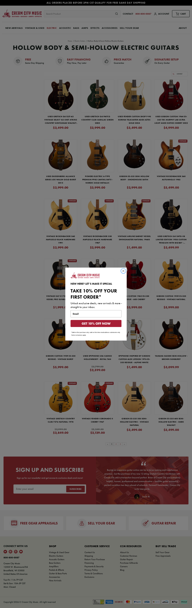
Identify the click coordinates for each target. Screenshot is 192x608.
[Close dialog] (123, 271)
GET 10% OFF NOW (96, 323)
